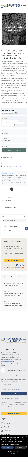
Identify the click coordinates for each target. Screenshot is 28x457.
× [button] (26, 436)
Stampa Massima (7, 157)
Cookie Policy (14, 454)
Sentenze (12, 40)
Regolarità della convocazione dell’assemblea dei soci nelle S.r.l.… (13, 294)
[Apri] (26, 228)
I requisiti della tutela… (8, 201)
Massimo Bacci (18, 166)
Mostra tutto (5, 184)
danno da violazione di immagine (10, 120)
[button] (14, 451)
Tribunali (6, 427)
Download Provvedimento (14, 150)
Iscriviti (14, 394)
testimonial (11, 124)
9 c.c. (16, 112)
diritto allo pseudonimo (18, 122)
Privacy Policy (16, 389)
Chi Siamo (7, 423)
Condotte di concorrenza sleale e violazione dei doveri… (13, 284)
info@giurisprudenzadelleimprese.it (16, 370)
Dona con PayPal (15, 260)
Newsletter (7, 434)
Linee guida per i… (10, 207)
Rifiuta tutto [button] (20, 447)
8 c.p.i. (12, 112)
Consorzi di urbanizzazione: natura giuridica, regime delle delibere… (13, 304)
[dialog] (14, 446)
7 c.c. (8, 112)
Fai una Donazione (14, 413)
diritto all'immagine (7, 122)
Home (4, 40)
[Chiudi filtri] (25, 217)
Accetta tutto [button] (7, 447)
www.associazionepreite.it (7, 361)
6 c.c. (4, 112)
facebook (5, 124)
